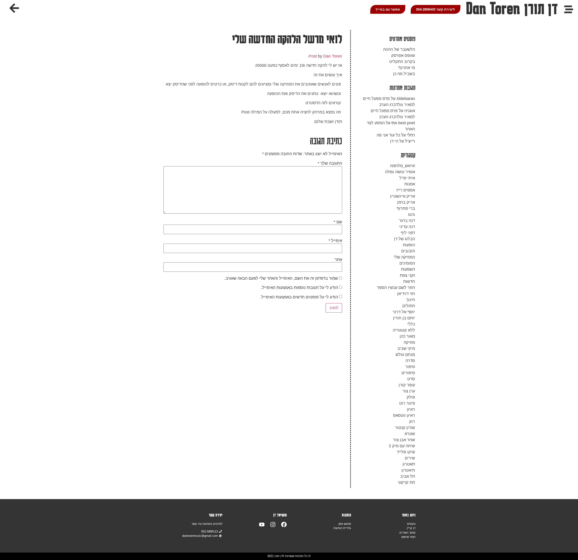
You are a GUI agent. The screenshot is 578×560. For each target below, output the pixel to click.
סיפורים (408, 373)
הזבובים (408, 251)
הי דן (394, 141)
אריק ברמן (406, 202)
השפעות (408, 269)
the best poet (403, 123)
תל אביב (407, 476)
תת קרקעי (406, 482)
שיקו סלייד (406, 452)
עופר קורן (407, 385)
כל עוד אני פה (388, 135)
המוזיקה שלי (404, 257)
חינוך (410, 299)
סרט (411, 379)
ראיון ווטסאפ (404, 415)
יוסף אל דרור (404, 312)
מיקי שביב (406, 348)
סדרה (410, 360)
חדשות (409, 281)
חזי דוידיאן (406, 293)
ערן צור (409, 391)
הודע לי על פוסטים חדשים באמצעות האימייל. (299, 297)
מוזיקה (409, 342)
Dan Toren (332, 56)
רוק (412, 421)
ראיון (411, 409)
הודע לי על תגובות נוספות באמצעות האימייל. (299, 288)
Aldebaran (405, 98)
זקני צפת (407, 275)
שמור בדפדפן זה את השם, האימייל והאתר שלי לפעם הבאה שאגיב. (281, 278)
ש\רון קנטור (405, 427)
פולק (411, 397)
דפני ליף (408, 232)
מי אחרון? (406, 67)
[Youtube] (262, 524)
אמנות (409, 184)
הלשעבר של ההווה (399, 49)
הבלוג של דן (404, 239)
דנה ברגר (407, 220)
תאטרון (409, 464)
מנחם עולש (405, 354)
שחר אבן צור (404, 440)
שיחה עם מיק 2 (402, 446)
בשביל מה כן (404, 73)
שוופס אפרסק (403, 55)
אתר (338, 260)
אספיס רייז (405, 190)
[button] (14, 8)
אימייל (335, 241)
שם (338, 222)
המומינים (407, 263)
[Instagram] (273, 524)
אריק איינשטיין (402, 196)
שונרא (410, 433)
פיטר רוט (407, 403)
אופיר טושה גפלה (400, 172)
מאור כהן (407, 336)
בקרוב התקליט (402, 61)
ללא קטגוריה (404, 330)
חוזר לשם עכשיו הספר (396, 287)
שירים (410, 458)
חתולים (408, 306)
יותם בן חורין (404, 318)
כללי (411, 324)
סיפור (410, 366)
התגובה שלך (330, 163)
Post (313, 56)
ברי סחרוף (406, 208)
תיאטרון (408, 470)
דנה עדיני (407, 226)
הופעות (409, 245)
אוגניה (409, 110)
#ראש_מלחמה (402, 166)
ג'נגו (411, 214)
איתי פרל (407, 178)
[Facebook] (284, 524)
